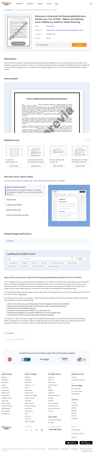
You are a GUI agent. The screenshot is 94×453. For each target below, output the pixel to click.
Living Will (24, 263)
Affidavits (27, 377)
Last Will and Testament (57, 263)
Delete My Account (53, 395)
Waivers (11, 241)
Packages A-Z (5, 414)
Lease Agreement (13, 263)
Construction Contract (37, 266)
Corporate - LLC (29, 385)
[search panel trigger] (91, 3)
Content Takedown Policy (86, 449)
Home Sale (44, 263)
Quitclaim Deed (13, 266)
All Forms (27, 416)
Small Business (5, 408)
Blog (49, 387)
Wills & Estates (5, 411)
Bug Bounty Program (87, 451)
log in (55, 292)
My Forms (23, 294)
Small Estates (29, 411)
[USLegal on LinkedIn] (36, 430)
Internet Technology (31, 395)
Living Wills (28, 400)
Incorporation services (78, 380)
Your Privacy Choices (53, 449)
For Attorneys (75, 394)
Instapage (74, 418)
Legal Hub (51, 377)
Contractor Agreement (53, 266)
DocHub (73, 416)
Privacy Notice (74, 449)
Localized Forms (53, 406)
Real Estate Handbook (54, 420)
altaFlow (73, 413)
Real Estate (28, 408)
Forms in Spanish (53, 403)
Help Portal (51, 382)
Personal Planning (6, 406)
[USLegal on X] (26, 430)
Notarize (74, 377)
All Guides (51, 422)
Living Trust (34, 263)
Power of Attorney (72, 263)
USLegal (73, 403)
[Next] (88, 140)
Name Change (5, 403)
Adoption (4, 377)
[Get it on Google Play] (86, 442)
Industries (51, 400)
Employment (5, 390)
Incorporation (5, 395)
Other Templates (30, 421)
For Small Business (77, 391)
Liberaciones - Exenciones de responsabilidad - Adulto (65, 30)
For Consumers (76, 388)
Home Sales (5, 387)
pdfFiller (73, 408)
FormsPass (74, 405)
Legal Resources (53, 385)
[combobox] (46, 259)
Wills (26, 414)
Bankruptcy (4, 380)
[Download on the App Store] (71, 442)
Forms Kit (51, 411)
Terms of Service (64, 449)
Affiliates (50, 390)
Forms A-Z (28, 419)
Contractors (5, 382)
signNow (74, 410)
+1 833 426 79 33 (54, 429)
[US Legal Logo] (6, 428)
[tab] (25, 191)
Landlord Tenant (6, 398)
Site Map (50, 398)
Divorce (3, 385)
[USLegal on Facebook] (31, 430)
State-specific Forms (54, 408)
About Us (51, 380)
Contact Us (51, 393)
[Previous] (84, 140)
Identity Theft (5, 393)
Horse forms (24, 266)
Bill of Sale (28, 382)
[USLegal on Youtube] (41, 430)
